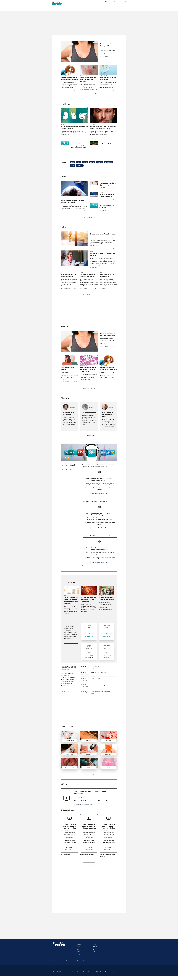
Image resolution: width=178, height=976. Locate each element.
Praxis (72, 162)
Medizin (85, 162)
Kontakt (55, 960)
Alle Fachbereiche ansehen (89, 774)
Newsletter (79, 165)
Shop (111, 1)
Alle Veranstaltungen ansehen (69, 691)
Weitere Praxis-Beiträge (89, 217)
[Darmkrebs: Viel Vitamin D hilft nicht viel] (108, 70)
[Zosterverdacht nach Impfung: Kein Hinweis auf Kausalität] (89, 70)
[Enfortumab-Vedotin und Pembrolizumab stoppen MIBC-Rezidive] (89, 359)
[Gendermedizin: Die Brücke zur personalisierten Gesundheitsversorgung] (103, 115)
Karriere (94, 951)
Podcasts (99, 162)
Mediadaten (95, 948)
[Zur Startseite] (56, 3)
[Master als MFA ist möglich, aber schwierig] (94, 183)
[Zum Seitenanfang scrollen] (175, 973)
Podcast (79, 953)
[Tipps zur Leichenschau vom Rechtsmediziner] (94, 194)
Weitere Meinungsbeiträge (89, 435)
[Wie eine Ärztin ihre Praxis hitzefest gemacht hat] (74, 258)
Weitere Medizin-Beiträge (89, 388)
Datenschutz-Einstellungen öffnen (100, 493)
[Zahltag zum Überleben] (94, 143)
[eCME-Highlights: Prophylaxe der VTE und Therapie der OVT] (89, 590)
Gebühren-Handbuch (104, 1)
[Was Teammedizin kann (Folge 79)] (94, 205)
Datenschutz (72, 960)
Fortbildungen (108, 162)
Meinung (92, 162)
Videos (72, 165)
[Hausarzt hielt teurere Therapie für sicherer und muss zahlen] (74, 238)
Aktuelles (79, 944)
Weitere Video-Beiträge (89, 864)
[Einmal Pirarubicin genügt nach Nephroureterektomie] (70, 70)
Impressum (61, 960)
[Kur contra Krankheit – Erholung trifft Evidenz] (106, 590)
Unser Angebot (96, 949)
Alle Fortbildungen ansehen (71, 645)
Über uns (95, 946)
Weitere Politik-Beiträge (89, 294)
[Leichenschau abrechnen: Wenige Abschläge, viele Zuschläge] (74, 188)
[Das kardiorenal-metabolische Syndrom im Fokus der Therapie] (74, 115)
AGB (66, 960)
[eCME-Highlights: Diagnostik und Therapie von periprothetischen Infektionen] (71, 590)
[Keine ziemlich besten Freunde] (70, 359)
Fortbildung (79, 954)
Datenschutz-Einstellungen (82, 960)
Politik (78, 162)
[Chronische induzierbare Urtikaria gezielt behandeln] (79, 51)
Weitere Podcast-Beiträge (68, 469)
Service (94, 944)
